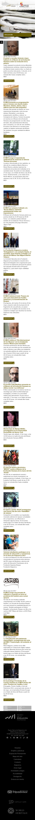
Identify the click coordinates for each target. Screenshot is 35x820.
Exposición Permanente (17, 753)
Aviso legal (17, 768)
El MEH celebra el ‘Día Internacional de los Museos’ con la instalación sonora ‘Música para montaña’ (17, 341)
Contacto (17, 762)
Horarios (18, 748)
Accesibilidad (17, 773)
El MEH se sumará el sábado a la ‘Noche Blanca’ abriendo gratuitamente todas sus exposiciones (15, 210)
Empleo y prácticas (17, 751)
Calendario (17, 759)
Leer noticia (8, 80)
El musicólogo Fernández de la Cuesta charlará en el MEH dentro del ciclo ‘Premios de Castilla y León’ (17, 682)
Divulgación (17, 776)
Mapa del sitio (17, 756)
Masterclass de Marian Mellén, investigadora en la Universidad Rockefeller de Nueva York (15, 430)
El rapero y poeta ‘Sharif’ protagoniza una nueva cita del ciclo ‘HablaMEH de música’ (17, 511)
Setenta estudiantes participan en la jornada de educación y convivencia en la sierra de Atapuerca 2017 (17, 553)
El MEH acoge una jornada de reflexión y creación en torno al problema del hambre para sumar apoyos (16, 595)
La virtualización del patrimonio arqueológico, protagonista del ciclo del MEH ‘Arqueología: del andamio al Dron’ (17, 641)
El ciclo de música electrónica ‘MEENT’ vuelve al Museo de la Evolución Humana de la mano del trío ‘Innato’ (18, 470)
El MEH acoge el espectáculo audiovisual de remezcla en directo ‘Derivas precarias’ (16, 159)
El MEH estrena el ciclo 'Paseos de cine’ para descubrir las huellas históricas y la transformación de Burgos (16, 298)
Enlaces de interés (17, 779)
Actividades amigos (17, 771)
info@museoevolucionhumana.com (17, 733)
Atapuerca (17, 765)
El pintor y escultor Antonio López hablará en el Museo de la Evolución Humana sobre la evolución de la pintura (17, 60)
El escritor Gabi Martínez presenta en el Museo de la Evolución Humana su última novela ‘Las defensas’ (17, 386)
